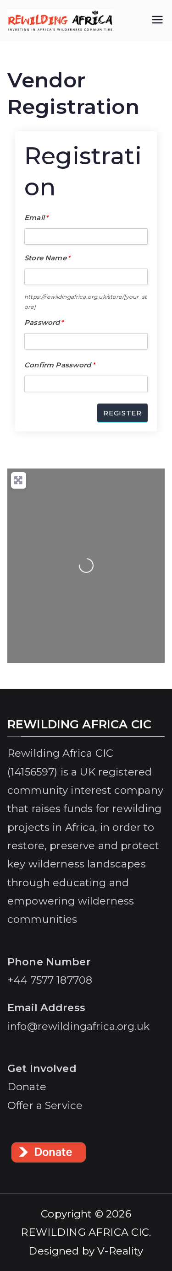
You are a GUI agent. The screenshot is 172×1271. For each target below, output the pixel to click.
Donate (26, 1086)
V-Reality (120, 1250)
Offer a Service (45, 1105)
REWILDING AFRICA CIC (85, 1232)
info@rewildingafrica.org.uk (78, 1026)
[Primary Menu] (157, 20)
